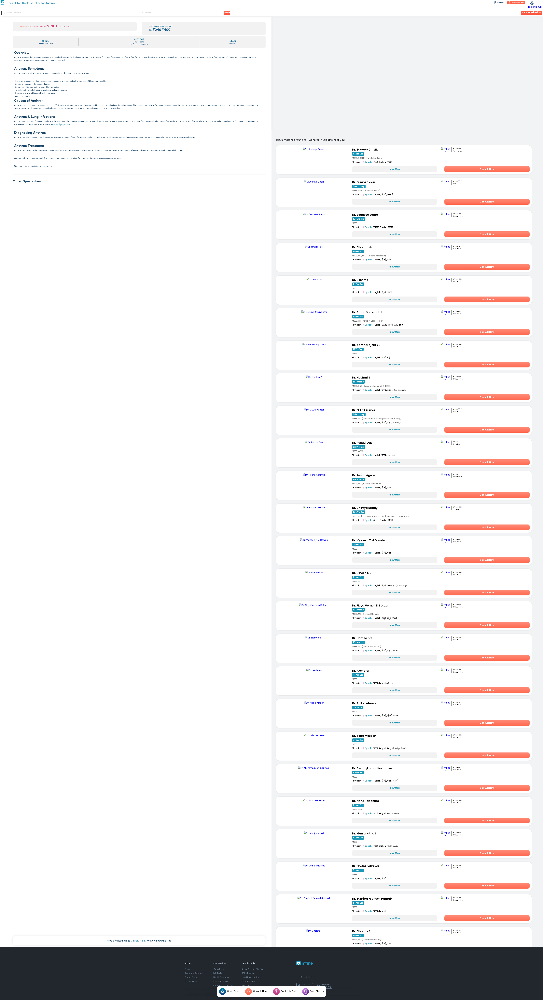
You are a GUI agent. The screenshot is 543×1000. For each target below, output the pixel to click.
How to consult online (531, 12)
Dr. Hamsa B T (362, 638)
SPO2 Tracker (248, 973)
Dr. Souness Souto (365, 215)
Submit (227, 13)
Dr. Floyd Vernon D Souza (370, 605)
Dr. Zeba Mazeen (364, 736)
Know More (394, 169)
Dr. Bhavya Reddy (365, 508)
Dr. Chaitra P (361, 931)
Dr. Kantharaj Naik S (366, 345)
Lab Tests (217, 973)
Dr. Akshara (360, 671)
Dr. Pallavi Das (362, 443)
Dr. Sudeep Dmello (365, 150)
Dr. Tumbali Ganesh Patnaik (372, 899)
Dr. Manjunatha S (364, 833)
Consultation (219, 969)
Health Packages (221, 977)
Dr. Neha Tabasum (365, 801)
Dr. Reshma (360, 280)
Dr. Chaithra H (362, 247)
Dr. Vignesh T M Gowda (368, 540)
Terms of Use (191, 981)
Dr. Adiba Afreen (364, 703)
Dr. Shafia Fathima (365, 866)
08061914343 (139, 940)
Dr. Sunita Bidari (363, 182)
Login (531, 6)
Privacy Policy (191, 977)
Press (187, 969)
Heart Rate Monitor (250, 977)
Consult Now (487, 169)
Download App (518, 3)
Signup (538, 6)
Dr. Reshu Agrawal (365, 475)
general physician (61, 124)
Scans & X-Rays (220, 981)
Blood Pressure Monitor (252, 969)
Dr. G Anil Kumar (363, 410)
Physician (356, 162)
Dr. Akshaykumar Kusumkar (372, 768)
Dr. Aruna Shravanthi (367, 312)
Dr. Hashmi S (361, 377)
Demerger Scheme (194, 973)
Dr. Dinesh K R (361, 573)
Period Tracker (248, 981)
